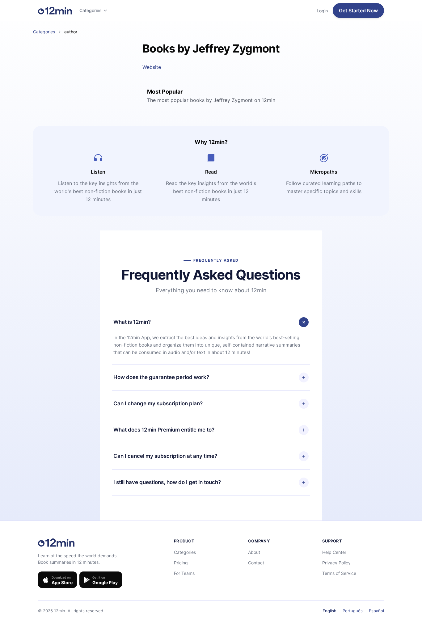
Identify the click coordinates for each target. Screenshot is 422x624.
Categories (90, 10)
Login (322, 10)
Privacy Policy (336, 562)
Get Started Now (358, 10)
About (254, 552)
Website (151, 67)
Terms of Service (339, 573)
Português (353, 610)
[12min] (55, 10)
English (329, 610)
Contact (256, 562)
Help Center (334, 552)
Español (376, 610)
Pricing (181, 562)
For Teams (184, 573)
